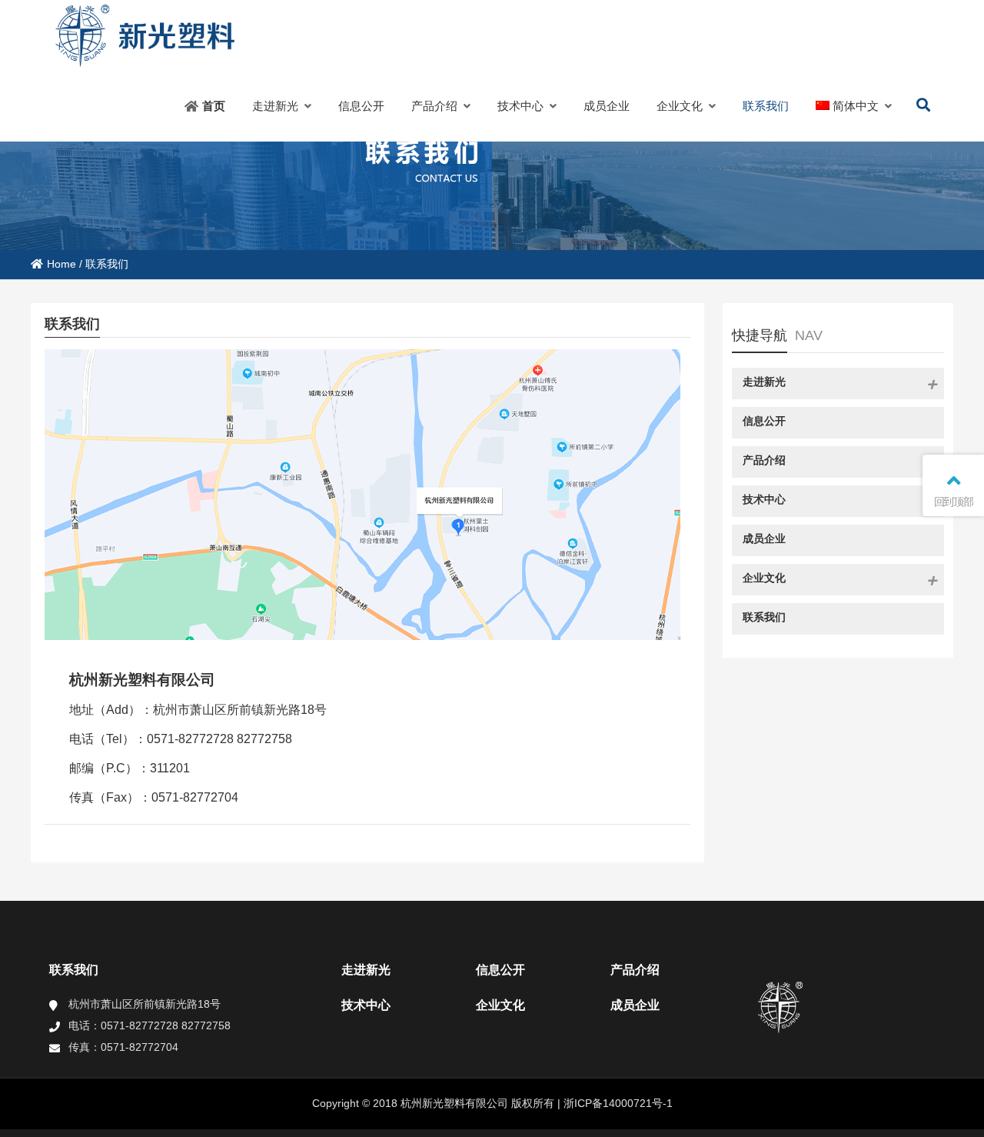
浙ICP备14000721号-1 (616, 1103)
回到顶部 (953, 501)
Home (61, 264)
